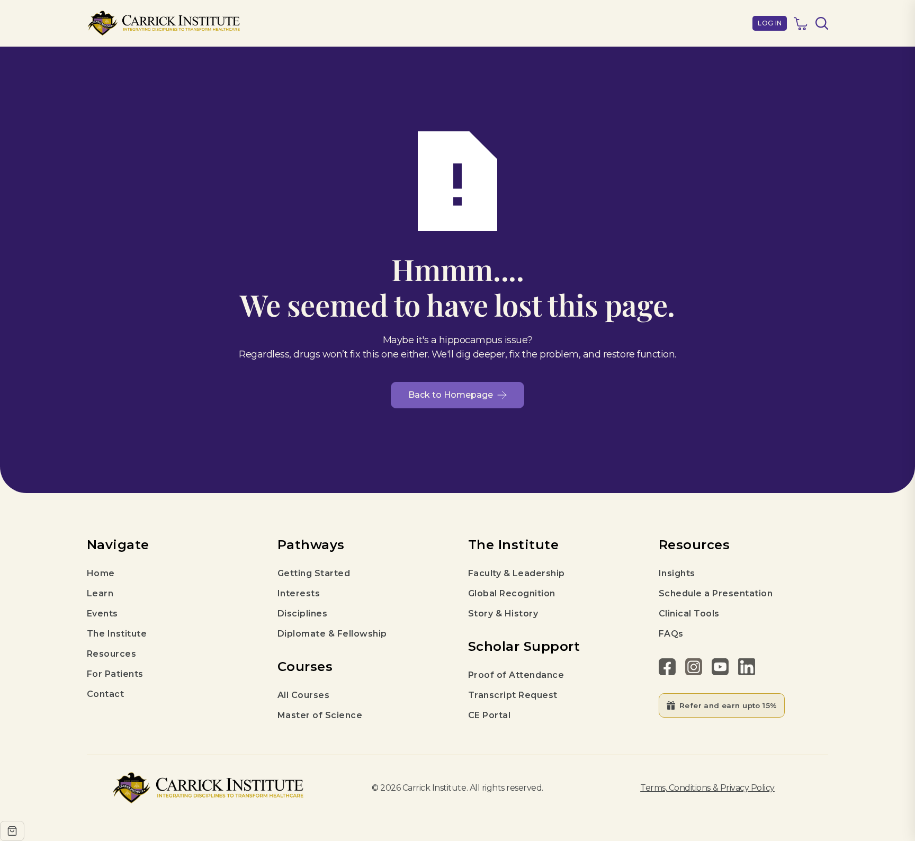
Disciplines (302, 614)
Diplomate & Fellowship (332, 634)
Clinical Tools (689, 614)
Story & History (503, 614)
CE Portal (489, 715)
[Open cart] (12, 831)
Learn (100, 593)
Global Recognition (511, 593)
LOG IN (770, 23)
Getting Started (313, 573)
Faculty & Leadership (516, 573)
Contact (105, 694)
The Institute (117, 634)
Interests (298, 593)
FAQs (671, 634)
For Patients (115, 674)
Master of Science (319, 715)
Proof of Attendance (516, 675)
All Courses (303, 695)
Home (101, 573)
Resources (111, 654)
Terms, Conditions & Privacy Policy (707, 788)
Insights (677, 573)
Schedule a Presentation (716, 593)
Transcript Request (513, 695)
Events (102, 614)
